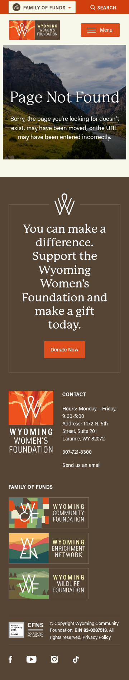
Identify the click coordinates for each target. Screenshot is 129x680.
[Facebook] (10, 660)
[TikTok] (76, 660)
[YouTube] (32, 660)
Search (106, 7)
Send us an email (81, 465)
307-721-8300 (77, 451)
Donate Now (64, 349)
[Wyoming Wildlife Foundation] (64, 584)
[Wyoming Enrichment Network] (64, 549)
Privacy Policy (96, 637)
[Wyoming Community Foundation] (64, 513)
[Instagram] (54, 660)
